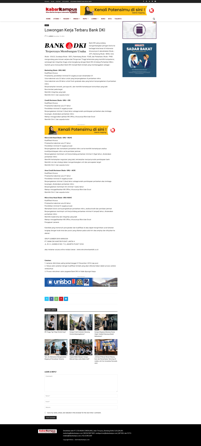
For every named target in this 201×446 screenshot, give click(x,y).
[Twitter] (149, 1)
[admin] (46, 36)
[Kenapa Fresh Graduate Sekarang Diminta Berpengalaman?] (81, 322)
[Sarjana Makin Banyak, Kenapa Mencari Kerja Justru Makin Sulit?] (81, 347)
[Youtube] (155, 1)
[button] (153, 18)
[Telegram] (66, 299)
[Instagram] (146, 1)
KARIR (46, 25)
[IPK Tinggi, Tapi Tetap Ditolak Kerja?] (56, 322)
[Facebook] (143, 1)
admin (51, 36)
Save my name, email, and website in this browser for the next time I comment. (74, 413)
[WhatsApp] (56, 299)
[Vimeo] (152, 1)
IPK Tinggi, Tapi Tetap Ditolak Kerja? (55, 332)
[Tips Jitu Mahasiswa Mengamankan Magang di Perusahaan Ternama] (56, 347)
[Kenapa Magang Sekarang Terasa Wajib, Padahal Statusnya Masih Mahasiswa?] (106, 322)
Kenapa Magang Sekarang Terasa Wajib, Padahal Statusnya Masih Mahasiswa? (105, 334)
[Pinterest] (61, 299)
